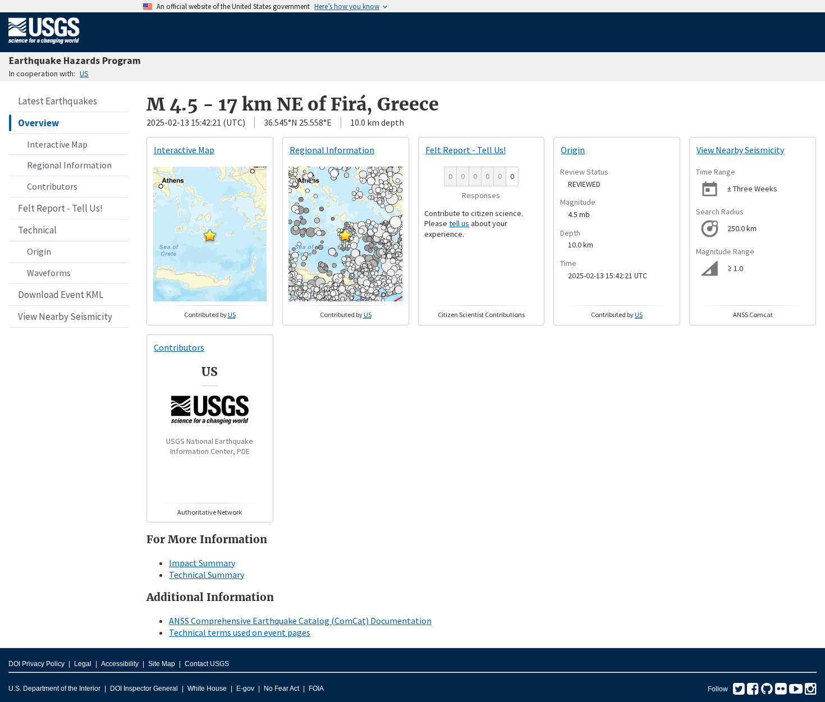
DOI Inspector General (144, 688)
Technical (37, 230)
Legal (82, 664)
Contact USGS (207, 664)
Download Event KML (60, 294)
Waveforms (49, 272)
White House (207, 688)
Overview (38, 123)
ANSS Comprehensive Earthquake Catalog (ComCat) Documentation (300, 620)
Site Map (161, 664)
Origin (39, 251)
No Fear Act (281, 688)
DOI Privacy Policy (36, 664)
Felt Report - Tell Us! (60, 208)
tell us (459, 223)
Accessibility (120, 664)
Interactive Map (57, 144)
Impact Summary (202, 562)
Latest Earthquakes (57, 101)
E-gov (245, 688)
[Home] (44, 46)
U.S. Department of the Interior (54, 688)
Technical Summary (206, 574)
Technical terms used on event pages (239, 632)
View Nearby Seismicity (65, 316)
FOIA (316, 688)
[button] (210, 235)
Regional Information (69, 165)
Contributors (52, 186)
